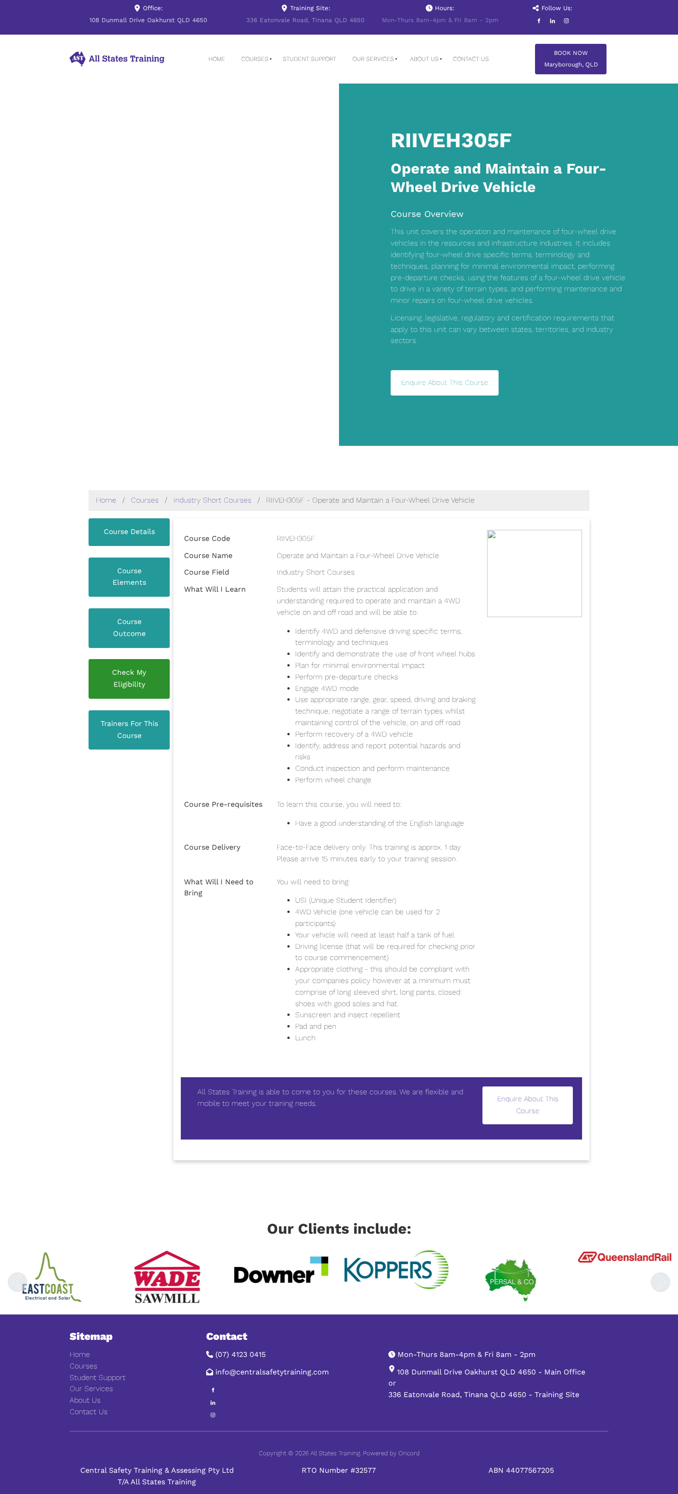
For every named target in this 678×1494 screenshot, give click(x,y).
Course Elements (129, 562)
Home (216, 58)
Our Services (373, 58)
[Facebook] (538, 20)
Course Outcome (129, 613)
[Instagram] (566, 20)
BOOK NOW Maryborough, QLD (569, 55)
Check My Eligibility (129, 664)
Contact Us (471, 58)
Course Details (129, 523)
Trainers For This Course (129, 715)
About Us (424, 58)
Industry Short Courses (212, 500)
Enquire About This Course (444, 375)
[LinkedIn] (552, 20)
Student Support (309, 58)
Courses (254, 58)
